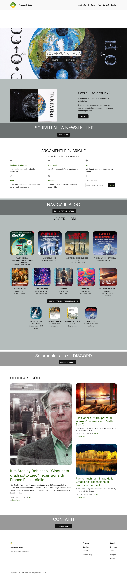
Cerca (112, 185)
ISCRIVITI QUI (63, 134)
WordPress (24, 573)
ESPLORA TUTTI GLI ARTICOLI (64, 211)
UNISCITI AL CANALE (67, 362)
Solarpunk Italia (25, 5)
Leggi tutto (83, 116)
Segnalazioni (16, 500)
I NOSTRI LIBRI (70, 60)
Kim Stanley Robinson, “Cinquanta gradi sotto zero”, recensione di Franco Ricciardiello (39, 475)
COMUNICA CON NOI (63, 526)
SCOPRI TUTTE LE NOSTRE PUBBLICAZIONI (63, 301)
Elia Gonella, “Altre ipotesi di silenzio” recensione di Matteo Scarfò (95, 421)
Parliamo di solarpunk (18, 165)
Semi (12, 181)
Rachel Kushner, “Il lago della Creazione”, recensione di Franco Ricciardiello (94, 482)
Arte (87, 165)
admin (31, 497)
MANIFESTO (56, 60)
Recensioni (52, 165)
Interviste (51, 181)
